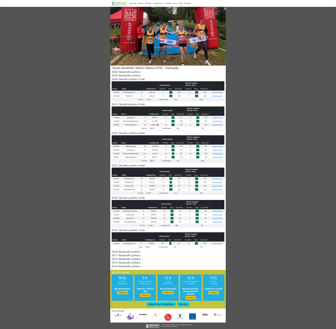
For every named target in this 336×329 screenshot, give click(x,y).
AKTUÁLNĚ (133, 3)
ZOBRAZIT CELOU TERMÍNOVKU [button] (161, 304)
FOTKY (175, 3)
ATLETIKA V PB (158, 3)
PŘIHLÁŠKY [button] (183, 304)
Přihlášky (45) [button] (122, 292)
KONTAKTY (187, 3)
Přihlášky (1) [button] (214, 292)
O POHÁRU (167, 3)
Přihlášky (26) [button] (168, 292)
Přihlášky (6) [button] (191, 298)
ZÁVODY (141, 3)
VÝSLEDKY (148, 3)
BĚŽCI (180, 3)
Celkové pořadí (217, 92)
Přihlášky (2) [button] (145, 295)
